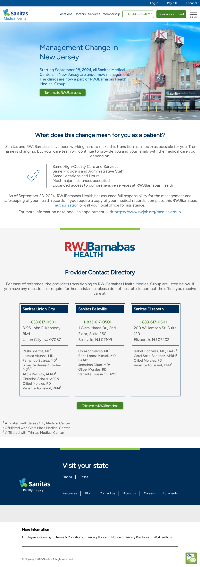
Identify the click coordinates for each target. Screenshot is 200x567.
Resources (69, 493)
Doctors (80, 14)
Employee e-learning (36, 537)
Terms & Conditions (69, 537)
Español (191, 3)
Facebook (90, 513)
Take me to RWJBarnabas (63, 92)
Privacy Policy (97, 537)
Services (94, 14)
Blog (88, 493)
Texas (84, 477)
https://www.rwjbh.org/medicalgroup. (148, 211)
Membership (111, 14)
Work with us (163, 537)
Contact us (107, 493)
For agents (170, 493)
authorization (67, 205)
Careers (149, 493)
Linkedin (100, 513)
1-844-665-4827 (140, 14)
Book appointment (171, 14)
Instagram (111, 513)
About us (129, 493)
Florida (67, 477)
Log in (154, 3)
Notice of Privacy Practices (130, 537)
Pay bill (172, 3)
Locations (65, 14)
